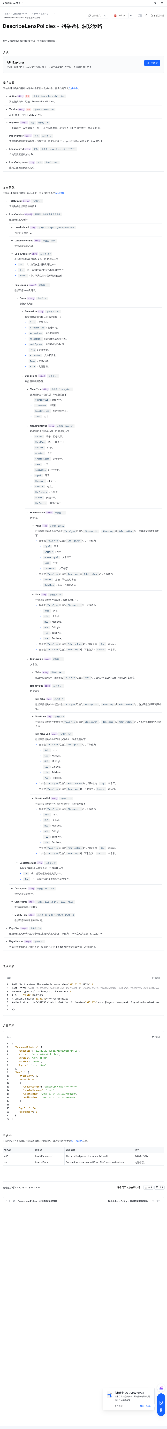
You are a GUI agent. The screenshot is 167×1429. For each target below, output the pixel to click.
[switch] (140, 15)
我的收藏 (160, 15)
